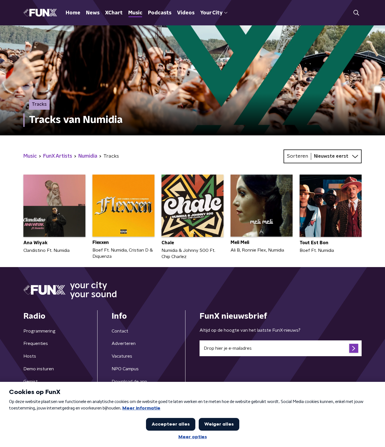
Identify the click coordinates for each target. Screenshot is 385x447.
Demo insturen (38, 369)
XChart (114, 13)
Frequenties (35, 343)
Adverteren (124, 343)
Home (73, 13)
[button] (356, 13)
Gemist (30, 381)
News (92, 13)
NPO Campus (125, 369)
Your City (211, 13)
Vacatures (122, 356)
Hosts (29, 356)
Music (135, 13)
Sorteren (297, 156)
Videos (185, 13)
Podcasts (159, 13)
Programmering (39, 331)
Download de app (129, 381)
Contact (120, 331)
